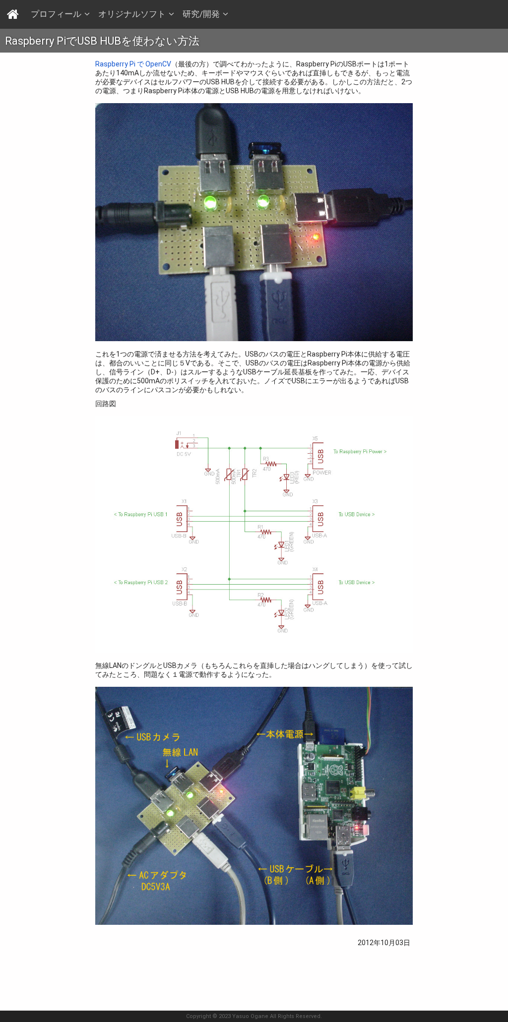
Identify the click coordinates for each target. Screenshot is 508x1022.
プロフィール (56, 14)
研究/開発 (201, 14)
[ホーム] (13, 13)
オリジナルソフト (132, 14)
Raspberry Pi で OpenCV (133, 64)
